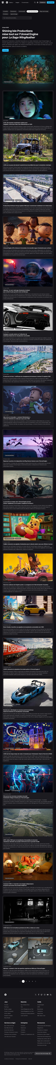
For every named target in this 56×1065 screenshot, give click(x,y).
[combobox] (17, 18)
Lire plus (5, 50)
